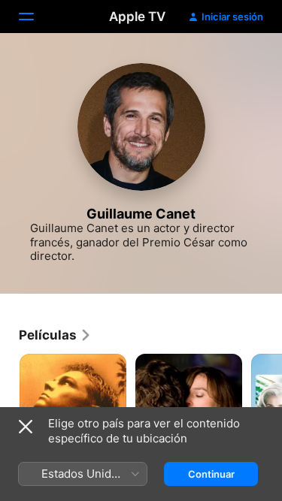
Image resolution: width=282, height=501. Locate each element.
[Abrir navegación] (35, 16)
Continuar (211, 474)
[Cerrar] (25, 426)
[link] (55, 335)
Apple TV (137, 16)
